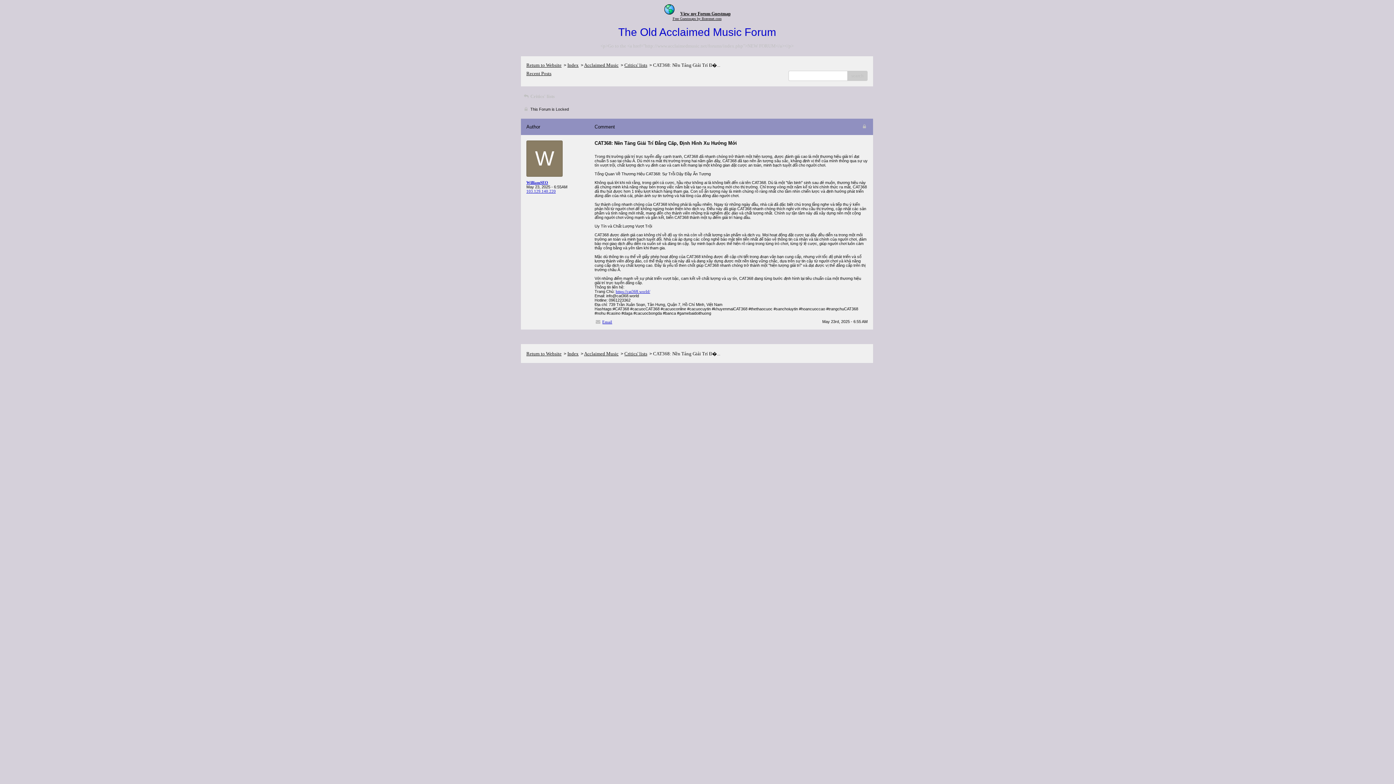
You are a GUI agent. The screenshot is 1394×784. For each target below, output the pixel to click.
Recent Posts (538, 73)
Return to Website (544, 65)
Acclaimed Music (601, 65)
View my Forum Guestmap (705, 13)
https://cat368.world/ (633, 291)
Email (607, 322)
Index (573, 65)
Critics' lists (635, 65)
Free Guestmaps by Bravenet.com (697, 19)
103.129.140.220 (541, 191)
